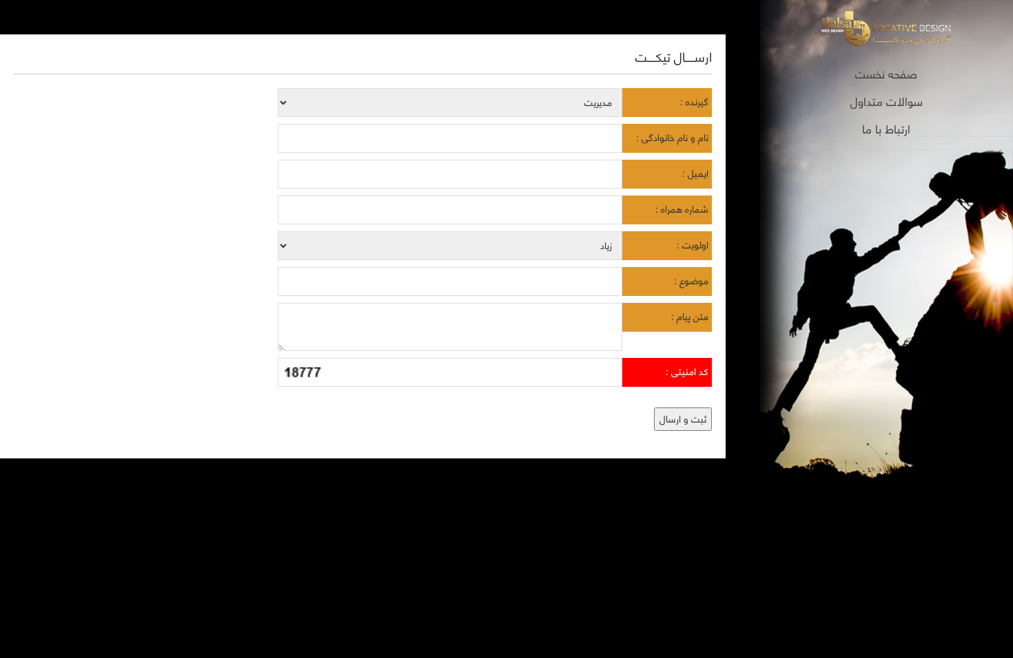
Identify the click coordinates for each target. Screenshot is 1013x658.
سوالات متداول (886, 101)
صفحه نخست (886, 74)
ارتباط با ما (886, 129)
